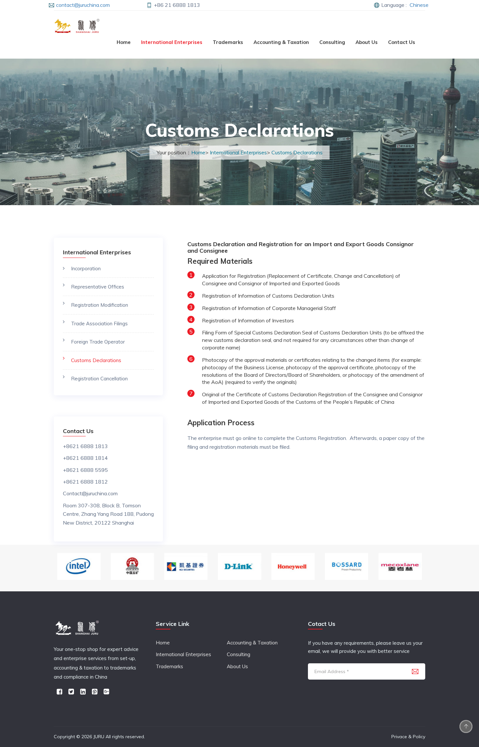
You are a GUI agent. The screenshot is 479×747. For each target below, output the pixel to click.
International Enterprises (171, 42)
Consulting (332, 42)
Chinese (419, 5)
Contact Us (401, 42)
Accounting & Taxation (281, 42)
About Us (367, 42)
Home (124, 42)
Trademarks (228, 42)
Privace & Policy (408, 737)
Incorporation (86, 268)
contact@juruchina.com (83, 5)
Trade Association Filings (99, 323)
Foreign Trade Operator (98, 342)
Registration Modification (99, 305)
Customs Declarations (297, 152)
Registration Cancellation (99, 378)
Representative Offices (97, 287)
